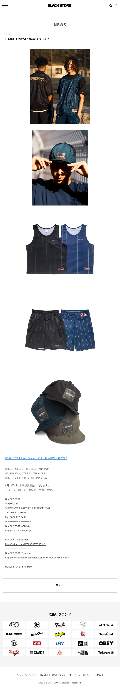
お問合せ (99, 675)
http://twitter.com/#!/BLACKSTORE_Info (25, 544)
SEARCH (110, 5)
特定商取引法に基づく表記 (53, 675)
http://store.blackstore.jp (18, 530)
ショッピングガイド (27, 675)
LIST (61, 585)
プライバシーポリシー (80, 675)
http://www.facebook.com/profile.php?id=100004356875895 (37, 557)
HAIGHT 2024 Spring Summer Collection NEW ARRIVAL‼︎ (36, 458)
